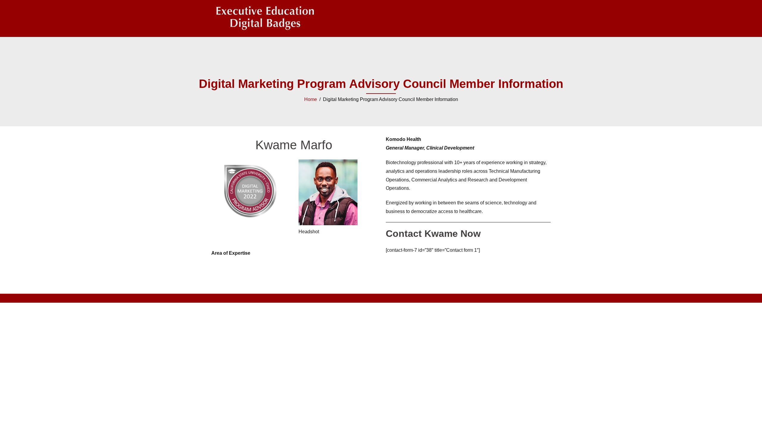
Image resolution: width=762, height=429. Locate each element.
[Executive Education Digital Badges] (264, 18)
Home (310, 99)
